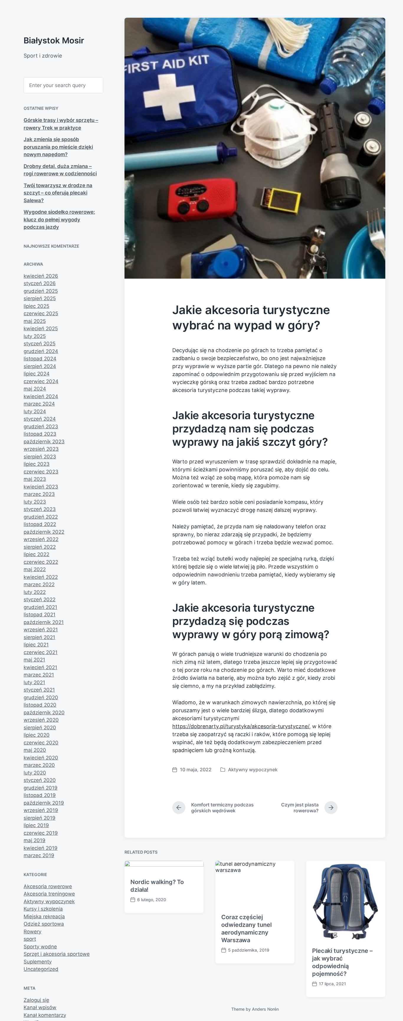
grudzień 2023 (41, 426)
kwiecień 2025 (41, 328)
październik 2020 (44, 712)
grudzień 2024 (41, 351)
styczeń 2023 (40, 509)
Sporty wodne (40, 947)
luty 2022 (35, 592)
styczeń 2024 (40, 419)
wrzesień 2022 (41, 539)
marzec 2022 (39, 584)
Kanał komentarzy (45, 1015)
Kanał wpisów (40, 1007)
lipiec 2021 (36, 645)
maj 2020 (35, 750)
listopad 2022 (40, 524)
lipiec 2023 (37, 464)
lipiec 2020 (37, 735)
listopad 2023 (40, 434)
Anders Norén (265, 1009)
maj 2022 (35, 569)
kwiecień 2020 (41, 758)
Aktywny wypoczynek (49, 901)
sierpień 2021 (39, 637)
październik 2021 (44, 622)
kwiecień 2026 (41, 276)
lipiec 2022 (36, 554)
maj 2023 (35, 479)
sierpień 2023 (40, 457)
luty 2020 (35, 773)
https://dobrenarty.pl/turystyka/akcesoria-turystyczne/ (240, 726)
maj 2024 (35, 389)
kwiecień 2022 (41, 577)
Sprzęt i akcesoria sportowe (57, 954)
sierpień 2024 (40, 366)
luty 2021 (34, 682)
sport (30, 939)
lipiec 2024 (37, 374)
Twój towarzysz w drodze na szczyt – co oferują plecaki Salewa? (58, 192)
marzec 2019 (39, 855)
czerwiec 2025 (41, 313)
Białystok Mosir (54, 40)
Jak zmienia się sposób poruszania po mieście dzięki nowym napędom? (58, 146)
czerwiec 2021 (41, 652)
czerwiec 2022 (41, 562)
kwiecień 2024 (41, 396)
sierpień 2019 (39, 818)
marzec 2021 (39, 675)
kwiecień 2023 (41, 487)
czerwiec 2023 (41, 472)
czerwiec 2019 (41, 833)
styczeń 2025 (39, 344)
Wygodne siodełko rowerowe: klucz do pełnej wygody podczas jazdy (59, 219)
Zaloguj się (36, 1000)
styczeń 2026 (40, 283)
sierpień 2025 (40, 298)
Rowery (32, 932)
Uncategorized (41, 969)
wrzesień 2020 (41, 720)
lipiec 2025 (36, 306)
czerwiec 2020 (41, 743)
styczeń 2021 (39, 690)
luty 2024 (35, 411)
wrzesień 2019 (41, 810)
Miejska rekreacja (44, 916)
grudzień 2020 (41, 697)
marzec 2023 (39, 494)
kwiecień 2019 (41, 848)
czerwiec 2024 (41, 381)
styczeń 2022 (39, 599)
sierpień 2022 (40, 547)
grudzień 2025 (41, 291)
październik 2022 (44, 532)
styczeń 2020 (40, 780)
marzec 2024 (39, 404)
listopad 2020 (40, 705)
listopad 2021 (39, 614)
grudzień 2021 (40, 607)
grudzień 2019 (41, 788)
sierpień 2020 (40, 728)
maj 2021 (34, 660)
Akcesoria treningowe (49, 894)
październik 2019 (44, 803)
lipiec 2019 (36, 825)
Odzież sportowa (44, 924)
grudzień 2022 (41, 517)
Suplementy (38, 962)
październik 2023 (44, 442)
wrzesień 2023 (41, 449)
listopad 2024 (40, 359)
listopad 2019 (40, 795)
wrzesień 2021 (41, 630)
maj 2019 (34, 840)
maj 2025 (35, 321)
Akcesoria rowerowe (48, 886)
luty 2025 (35, 336)
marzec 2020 (39, 765)
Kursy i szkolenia (43, 909)
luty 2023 (35, 502)
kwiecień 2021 (40, 667)
